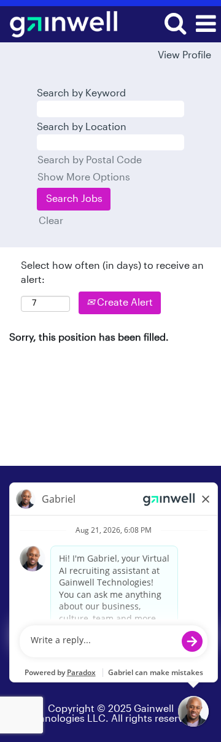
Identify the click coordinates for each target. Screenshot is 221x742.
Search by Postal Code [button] (89, 160)
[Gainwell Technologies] (59, 23)
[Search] (175, 23)
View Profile (184, 55)
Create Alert (124, 302)
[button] (205, 24)
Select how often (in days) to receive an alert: (112, 273)
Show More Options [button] (83, 177)
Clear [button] (51, 221)
